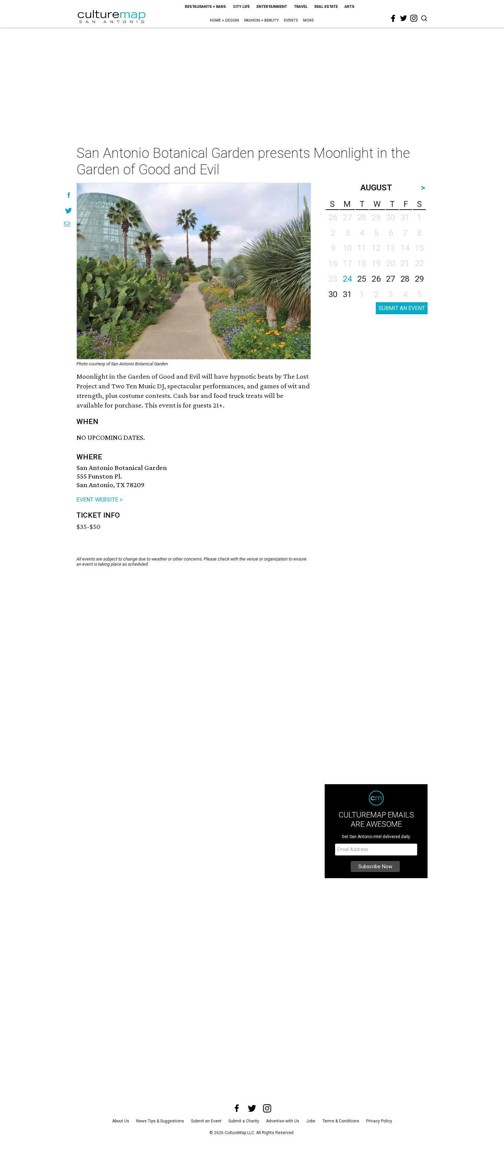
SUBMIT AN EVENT (402, 308)
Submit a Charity (243, 1121)
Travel (301, 6)
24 (347, 279)
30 (332, 294)
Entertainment (271, 6)
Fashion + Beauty (261, 20)
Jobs (310, 1121)
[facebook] (393, 18)
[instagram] (413, 18)
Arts (350, 6)
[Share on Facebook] (69, 195)
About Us (120, 1121)
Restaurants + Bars (205, 6)
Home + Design (224, 20)
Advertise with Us (282, 1121)
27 (390, 279)
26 (376, 279)
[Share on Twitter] (69, 210)
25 (361, 279)
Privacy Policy (379, 1121)
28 (404, 279)
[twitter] (403, 18)
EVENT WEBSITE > (99, 499)
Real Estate (326, 6)
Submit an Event (206, 1121)
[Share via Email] (67, 224)
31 (347, 294)
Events (291, 20)
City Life (241, 6)
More (308, 20)
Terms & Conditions (340, 1121)
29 (419, 279)
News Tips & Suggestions (160, 1121)
